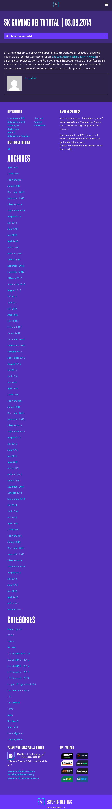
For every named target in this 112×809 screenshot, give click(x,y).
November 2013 (15, 554)
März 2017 (13, 321)
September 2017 (16, 284)
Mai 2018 (12, 235)
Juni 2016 (12, 376)
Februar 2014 (14, 535)
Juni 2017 (12, 302)
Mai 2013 (12, 591)
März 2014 (13, 529)
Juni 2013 (12, 585)
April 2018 (12, 241)
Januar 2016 (13, 407)
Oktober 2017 (14, 278)
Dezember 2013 (15, 548)
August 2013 (14, 572)
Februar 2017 (14, 327)
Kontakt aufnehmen (40, 124)
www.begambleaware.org (20, 774)
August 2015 (14, 437)
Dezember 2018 (15, 192)
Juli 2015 (12, 443)
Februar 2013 (14, 609)
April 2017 (12, 314)
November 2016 (15, 345)
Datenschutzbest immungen (16, 124)
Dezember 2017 (15, 265)
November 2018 (15, 198)
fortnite (11, 647)
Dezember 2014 (15, 486)
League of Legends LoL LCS (21, 684)
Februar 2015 (14, 474)
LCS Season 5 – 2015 (18, 659)
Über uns (38, 118)
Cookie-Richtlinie (16, 118)
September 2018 (16, 210)
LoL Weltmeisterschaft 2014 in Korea (74, 56)
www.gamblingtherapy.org (21, 771)
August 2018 (14, 216)
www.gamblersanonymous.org (23, 778)
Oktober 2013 (14, 560)
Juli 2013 (12, 578)
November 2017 (15, 271)
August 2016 (14, 364)
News (10, 708)
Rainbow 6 (12, 721)
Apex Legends (14, 629)
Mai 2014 (12, 517)
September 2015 (16, 431)
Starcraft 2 (12, 727)
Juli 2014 (12, 505)
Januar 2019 (13, 186)
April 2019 (12, 167)
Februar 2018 (14, 253)
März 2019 (13, 173)
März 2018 (13, 247)
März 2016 (13, 394)
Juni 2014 (12, 511)
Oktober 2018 (14, 204)
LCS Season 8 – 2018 (18, 678)
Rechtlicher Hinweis (13, 131)
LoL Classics (13, 702)
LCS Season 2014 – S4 (18, 653)
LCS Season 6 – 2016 (18, 665)
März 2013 (13, 603)
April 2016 (12, 388)
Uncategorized (15, 739)
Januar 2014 (13, 542)
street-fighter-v (15, 733)
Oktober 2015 (14, 425)
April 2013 (12, 597)
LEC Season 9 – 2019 (18, 690)
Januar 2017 (13, 333)
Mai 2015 (12, 456)
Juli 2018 (12, 222)
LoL (9, 696)
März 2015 (13, 468)
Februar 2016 (14, 400)
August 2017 (14, 290)
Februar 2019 (14, 179)
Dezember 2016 (15, 339)
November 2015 (15, 419)
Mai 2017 (12, 308)
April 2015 (12, 462)
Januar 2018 (13, 259)
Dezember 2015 (15, 413)
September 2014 (16, 499)
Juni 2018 (12, 229)
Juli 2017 (12, 296)
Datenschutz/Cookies (16, 136)
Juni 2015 (12, 449)
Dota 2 (10, 641)
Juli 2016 (12, 370)
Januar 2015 (13, 480)
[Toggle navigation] (107, 4)
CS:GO (10, 635)
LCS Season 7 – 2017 (18, 672)
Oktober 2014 (14, 492)
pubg (10, 715)
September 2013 (16, 566)
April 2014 (12, 523)
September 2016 (16, 357)
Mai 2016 (12, 382)
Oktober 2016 (14, 351)
